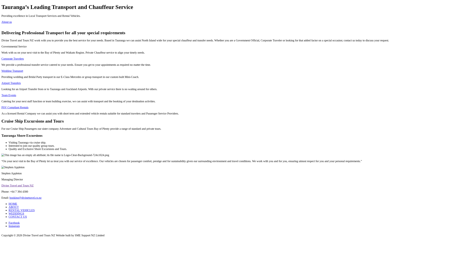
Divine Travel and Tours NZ (17, 185)
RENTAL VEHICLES (22, 210)
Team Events (8, 95)
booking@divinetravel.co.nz (25, 197)
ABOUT (14, 207)
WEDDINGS (16, 213)
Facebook (14, 222)
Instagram (14, 226)
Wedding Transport (12, 70)
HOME (13, 203)
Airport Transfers (11, 83)
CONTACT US (18, 216)
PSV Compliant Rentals (14, 107)
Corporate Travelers (12, 58)
